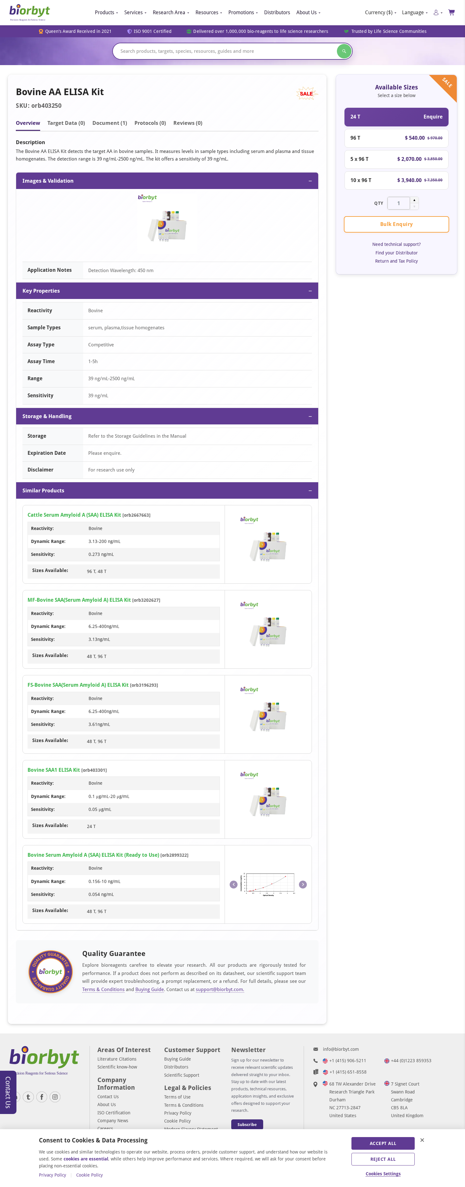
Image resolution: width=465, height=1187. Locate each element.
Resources (206, 12)
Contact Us (108, 1096)
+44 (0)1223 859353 (411, 1060)
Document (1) (109, 123)
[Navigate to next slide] (303, 884)
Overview (28, 123)
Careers (105, 1128)
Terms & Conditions (103, 989)
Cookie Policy (177, 1120)
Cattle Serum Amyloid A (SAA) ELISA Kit (74, 515)
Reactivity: (42, 528)
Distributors (277, 12)
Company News (112, 1120)
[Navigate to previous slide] (234, 884)
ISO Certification (113, 1112)
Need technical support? (396, 244)
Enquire (433, 117)
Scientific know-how (117, 1066)
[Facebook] (41, 1097)
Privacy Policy (177, 1113)
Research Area (169, 12)
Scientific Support (181, 1075)
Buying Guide (149, 989)
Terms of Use (177, 1096)
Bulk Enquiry (396, 224)
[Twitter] (28, 1097)
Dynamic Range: (48, 541)
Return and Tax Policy (396, 260)
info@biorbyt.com (341, 1049)
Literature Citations (116, 1059)
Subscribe (247, 1124)
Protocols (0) (150, 123)
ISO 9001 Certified (153, 31)
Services (133, 12)
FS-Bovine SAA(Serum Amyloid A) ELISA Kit (78, 685)
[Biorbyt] (29, 12)
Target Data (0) (66, 123)
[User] (438, 12)
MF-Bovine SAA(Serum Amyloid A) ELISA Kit (79, 600)
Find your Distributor (396, 252)
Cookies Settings (383, 1173)
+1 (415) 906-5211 (347, 1060)
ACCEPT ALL (383, 1143)
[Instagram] (55, 1097)
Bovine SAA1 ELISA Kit (54, 770)
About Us (306, 12)
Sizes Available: (50, 570)
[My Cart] (452, 12)
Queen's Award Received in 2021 (78, 31)
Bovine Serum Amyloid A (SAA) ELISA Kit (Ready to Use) (93, 855)
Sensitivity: (43, 554)
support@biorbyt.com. (220, 989)
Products (104, 12)
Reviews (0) (187, 123)
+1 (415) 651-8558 (348, 1071)
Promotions (241, 12)
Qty (378, 202)
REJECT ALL (383, 1159)
